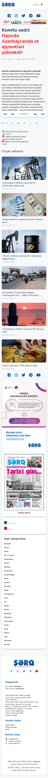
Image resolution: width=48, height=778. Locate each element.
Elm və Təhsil (9, 555)
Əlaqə (7, 729)
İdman (6, 551)
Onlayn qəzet (24, 512)
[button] (37, 4)
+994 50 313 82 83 (15, 741)
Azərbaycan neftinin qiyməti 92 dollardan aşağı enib (18, 184)
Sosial (6, 625)
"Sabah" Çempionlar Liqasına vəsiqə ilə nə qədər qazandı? (14, 138)
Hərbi (6, 629)
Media (6, 590)
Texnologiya (8, 621)
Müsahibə (7, 544)
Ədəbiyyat (7, 613)
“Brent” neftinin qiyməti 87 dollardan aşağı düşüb (22, 257)
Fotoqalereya (9, 594)
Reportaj (7, 586)
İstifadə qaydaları (11, 727)
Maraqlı (6, 644)
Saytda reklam (10, 725)
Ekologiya (7, 641)
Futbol (6, 563)
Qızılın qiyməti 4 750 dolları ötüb (19, 365)
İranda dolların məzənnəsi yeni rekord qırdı (22, 221)
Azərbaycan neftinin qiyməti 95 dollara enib (23, 330)
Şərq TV (10, 529)
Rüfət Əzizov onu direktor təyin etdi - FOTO (15, 133)
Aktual (6, 610)
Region (6, 633)
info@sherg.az (13, 739)
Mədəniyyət (8, 571)
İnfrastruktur (8, 559)
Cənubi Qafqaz (9, 575)
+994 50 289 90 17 (15, 743)
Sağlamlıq (7, 617)
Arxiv (6, 598)
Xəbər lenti (11, 523)
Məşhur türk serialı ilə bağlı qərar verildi (15, 143)
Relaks (6, 606)
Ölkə (5, 637)
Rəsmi (6, 579)
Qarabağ (7, 567)
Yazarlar (7, 582)
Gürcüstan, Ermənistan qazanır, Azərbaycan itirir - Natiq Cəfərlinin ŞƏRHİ (20, 295)
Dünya (6, 548)
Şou (5, 602)
